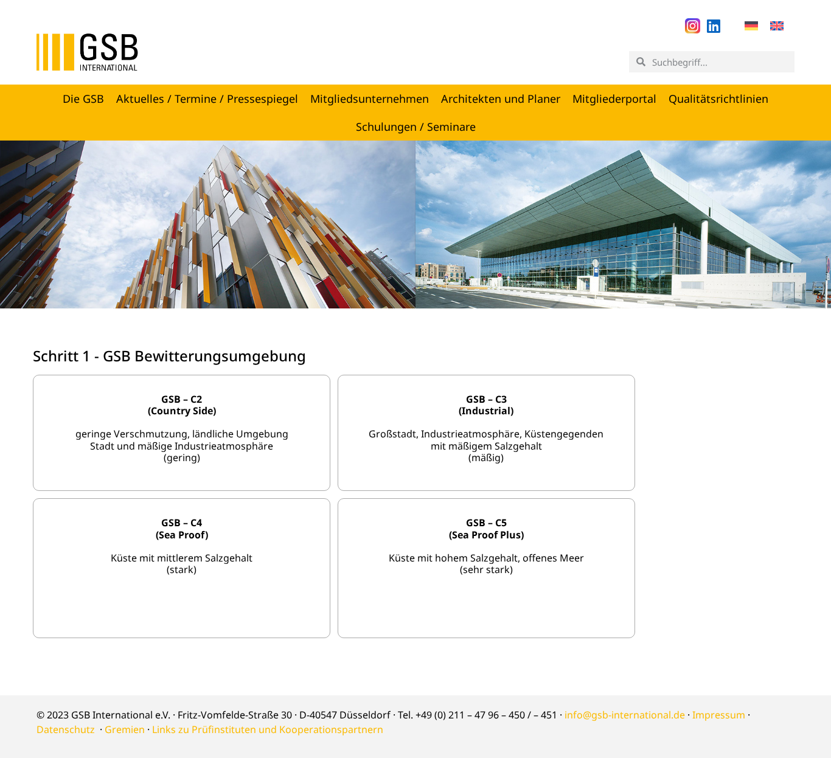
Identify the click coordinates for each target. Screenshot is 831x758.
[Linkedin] (713, 25)
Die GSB (83, 98)
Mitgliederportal (614, 98)
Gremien (125, 729)
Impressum (718, 714)
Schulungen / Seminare (416, 126)
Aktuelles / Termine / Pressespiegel (207, 98)
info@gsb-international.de (625, 714)
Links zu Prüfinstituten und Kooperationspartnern (267, 729)
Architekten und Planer (500, 98)
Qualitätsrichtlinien (718, 98)
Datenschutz (66, 729)
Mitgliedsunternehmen (369, 98)
